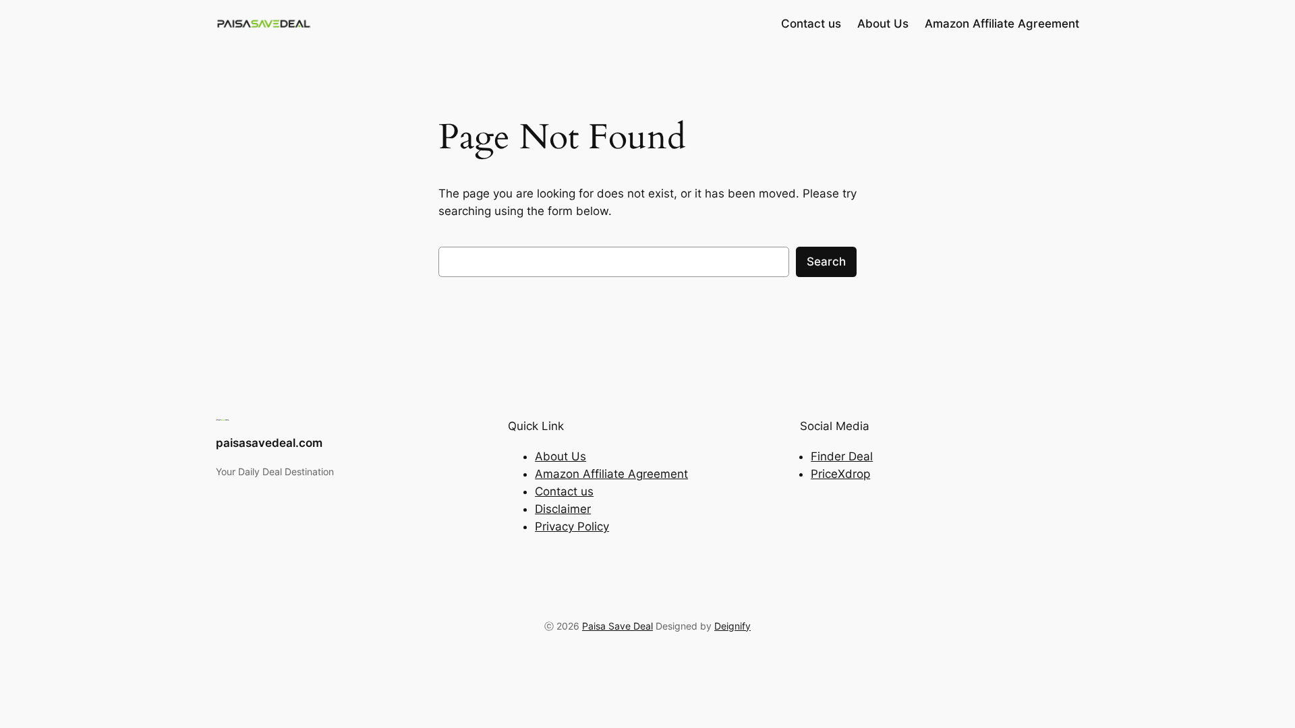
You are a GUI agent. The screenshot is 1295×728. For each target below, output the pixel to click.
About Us (560, 456)
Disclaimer (563, 509)
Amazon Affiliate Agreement (611, 474)
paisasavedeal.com (269, 443)
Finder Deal (842, 456)
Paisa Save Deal (617, 626)
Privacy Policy (572, 526)
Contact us (564, 491)
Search (826, 261)
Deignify (732, 626)
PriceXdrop (840, 474)
